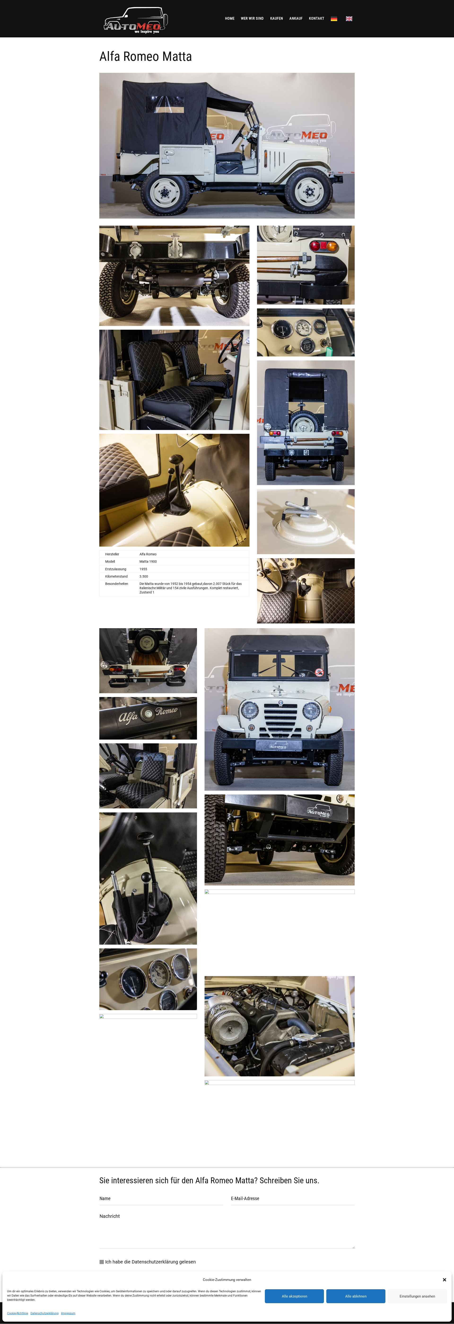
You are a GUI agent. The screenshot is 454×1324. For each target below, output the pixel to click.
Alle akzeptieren (294, 1296)
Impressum (68, 1313)
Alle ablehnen (356, 1296)
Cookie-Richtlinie (17, 1313)
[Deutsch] (335, 26)
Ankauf (296, 19)
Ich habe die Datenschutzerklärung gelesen (150, 1262)
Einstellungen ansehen (417, 1296)
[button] (444, 1279)
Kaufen (276, 19)
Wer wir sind (252, 19)
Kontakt (316, 19)
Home (230, 19)
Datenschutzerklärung (45, 1313)
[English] (350, 26)
